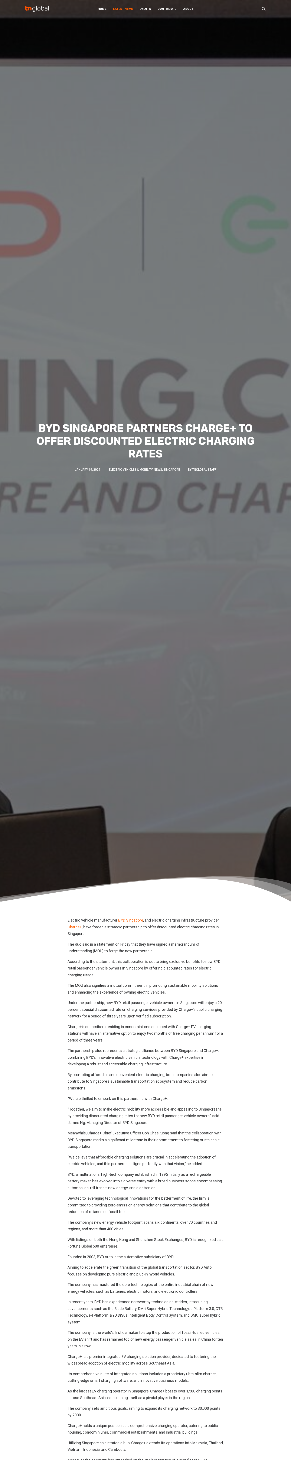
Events (145, 8)
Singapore (171, 469)
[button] (264, 8)
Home (102, 8)
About (188, 8)
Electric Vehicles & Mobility (131, 469)
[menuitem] (102, 8)
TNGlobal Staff (204, 469)
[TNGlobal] (37, 9)
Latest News (123, 8)
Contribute (167, 8)
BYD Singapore (130, 920)
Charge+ (75, 927)
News (158, 469)
